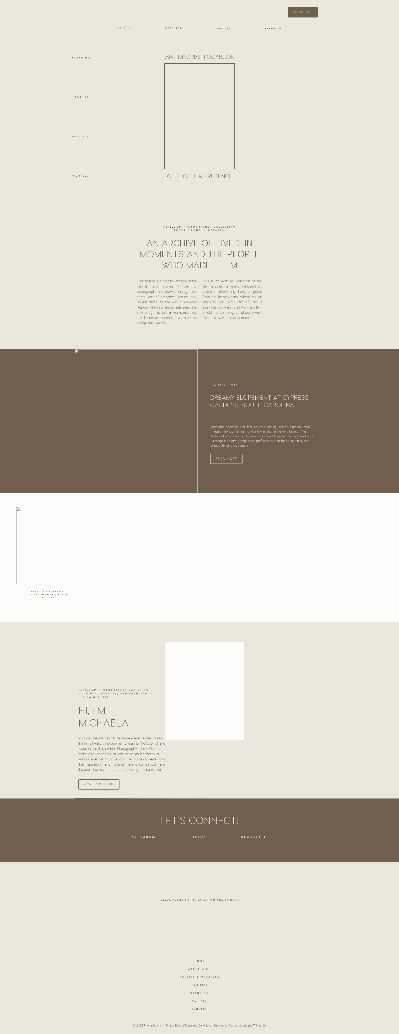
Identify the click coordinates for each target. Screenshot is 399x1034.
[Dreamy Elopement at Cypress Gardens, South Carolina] (47, 545)
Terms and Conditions (198, 1025)
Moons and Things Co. (252, 1025)
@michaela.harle (225, 899)
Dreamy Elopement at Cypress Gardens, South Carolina (259, 401)
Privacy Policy (173, 1025)
